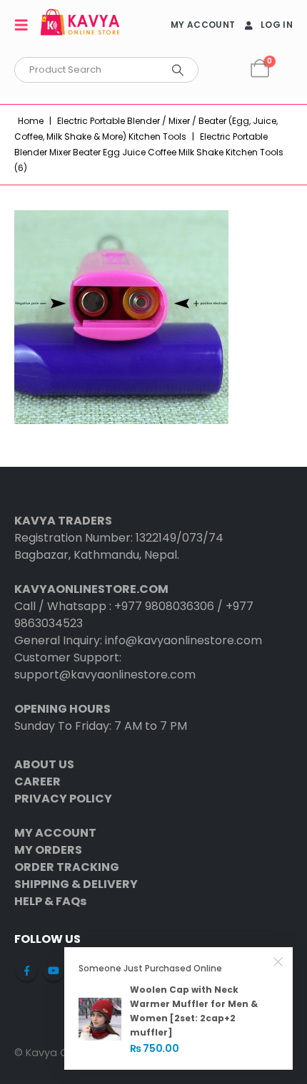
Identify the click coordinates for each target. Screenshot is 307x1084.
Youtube (53, 970)
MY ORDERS (48, 850)
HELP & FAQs (50, 901)
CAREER (37, 781)
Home (31, 121)
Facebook (26, 970)
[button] (25, 25)
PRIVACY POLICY (63, 798)
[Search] (178, 70)
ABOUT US (44, 764)
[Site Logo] (80, 25)
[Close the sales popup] (278, 961)
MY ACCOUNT (203, 25)
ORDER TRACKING (66, 867)
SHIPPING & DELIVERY (76, 884)
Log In (277, 25)
